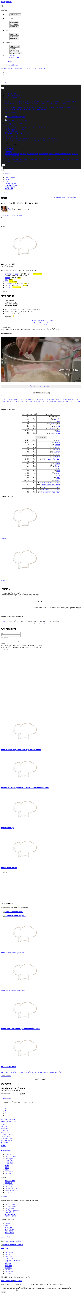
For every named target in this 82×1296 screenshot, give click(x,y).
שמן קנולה (8, 283)
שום (6, 280)
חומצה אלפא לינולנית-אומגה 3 (50, 485)
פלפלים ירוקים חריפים (12, 274)
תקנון (2, 1132)
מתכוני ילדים (53, 103)
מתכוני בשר (62, 103)
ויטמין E (57, 464)
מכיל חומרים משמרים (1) (42, 322)
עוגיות (19, 101)
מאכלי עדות (43, 109)
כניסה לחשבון (11, 93)
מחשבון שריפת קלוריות (38, 138)
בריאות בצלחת (74, 159)
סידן (58, 468)
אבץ (58, 478)
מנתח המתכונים (72, 107)
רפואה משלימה (43, 154)
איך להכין (75, 154)
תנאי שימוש (9, 1132)
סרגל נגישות (9, 189)
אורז (6, 181)
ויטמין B (57, 445)
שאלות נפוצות (5, 1130)
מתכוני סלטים (74, 101)
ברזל (58, 471)
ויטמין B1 (57, 447)
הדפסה (13, 215)
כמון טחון (8, 287)
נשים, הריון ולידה (20, 154)
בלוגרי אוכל (8, 1225)
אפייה (27, 101)
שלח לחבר (5, 215)
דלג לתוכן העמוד (6, 2)
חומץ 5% (8, 285)
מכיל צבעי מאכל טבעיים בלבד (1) (42, 320)
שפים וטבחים (9, 1229)
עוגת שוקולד (9, 1252)
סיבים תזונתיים (55, 433)
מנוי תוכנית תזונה (6, 1138)
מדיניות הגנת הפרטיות (8, 1290)
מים (59, 440)
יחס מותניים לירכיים (11, 138)
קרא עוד (5, 621)
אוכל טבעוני (9, 1164)
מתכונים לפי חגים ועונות (23, 109)
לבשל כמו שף (43, 159)
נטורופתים (8, 1227)
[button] (11, 97)
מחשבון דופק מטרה (24, 138)
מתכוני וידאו (50, 107)
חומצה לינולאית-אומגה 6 (52, 487)
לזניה (6, 1262)
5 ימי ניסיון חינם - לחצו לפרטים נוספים (17, 133)
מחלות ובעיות (53, 154)
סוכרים (53, 424)
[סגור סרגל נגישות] (2, 6)
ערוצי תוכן (8, 152)
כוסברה (7, 278)
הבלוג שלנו (4, 1142)
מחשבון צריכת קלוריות (49, 140)
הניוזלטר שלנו (6, 1084)
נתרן (58, 431)
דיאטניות (8, 1223)
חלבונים (57, 419)
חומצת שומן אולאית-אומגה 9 (50, 492)
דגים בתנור (8, 1273)
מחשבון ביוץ (9, 148)
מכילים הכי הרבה (10, 127)
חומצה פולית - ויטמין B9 (52, 459)
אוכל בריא (8, 107)
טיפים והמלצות (10, 154)
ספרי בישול (35, 109)
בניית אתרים (18, 1281)
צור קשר (12, 55)
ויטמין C (57, 461)
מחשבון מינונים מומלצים (33, 140)
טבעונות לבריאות (53, 159)
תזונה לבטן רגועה (32, 159)
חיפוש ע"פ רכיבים (23, 127)
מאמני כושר (9, 1231)
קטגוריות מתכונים (5, 1150)
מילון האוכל (9, 125)
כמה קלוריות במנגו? (11, 177)
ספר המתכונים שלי (60, 107)
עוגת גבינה (8, 1256)
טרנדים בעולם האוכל (12, 103)
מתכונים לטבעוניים (36, 101)
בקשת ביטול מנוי (6, 1140)
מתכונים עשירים (40, 107)
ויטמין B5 (57, 454)
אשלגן (58, 480)
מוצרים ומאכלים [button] (21, 123)
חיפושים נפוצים (5, 1248)
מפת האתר (4, 1128)
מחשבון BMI (9, 140)
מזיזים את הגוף (10, 159)
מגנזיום (58, 473)
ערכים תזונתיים (34, 127)
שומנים (58, 426)
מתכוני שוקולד (9, 1172)
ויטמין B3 (57, 452)
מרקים (47, 103)
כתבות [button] (11, 150)
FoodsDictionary (6, 1098)
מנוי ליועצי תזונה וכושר (8, 1121)
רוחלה (9, 209)
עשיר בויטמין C (42, 324)
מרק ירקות (8, 1254)
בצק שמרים (9, 1271)
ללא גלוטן (8, 1173)
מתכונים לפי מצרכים (27, 107)
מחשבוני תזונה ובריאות (12, 137)
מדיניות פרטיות (6, 1134)
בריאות (60, 154)
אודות (3, 1125)
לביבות (7, 1270)
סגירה (3, 1292)
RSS (2, 1144)
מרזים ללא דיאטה (21, 159)
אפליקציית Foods (11, 113)
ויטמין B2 (57, 449)
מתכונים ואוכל (71, 197)
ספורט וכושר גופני (32, 154)
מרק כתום (8, 1266)
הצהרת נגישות (14, 57)
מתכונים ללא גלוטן (38, 103)
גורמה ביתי (8, 161)
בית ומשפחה (67, 154)
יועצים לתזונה (9, 1233)
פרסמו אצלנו (5, 1126)
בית (79, 197)
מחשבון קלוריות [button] (20, 129)
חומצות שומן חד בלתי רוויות (51, 489)
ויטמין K (57, 466)
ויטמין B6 (57, 457)
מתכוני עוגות (55, 101)
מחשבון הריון (9, 146)
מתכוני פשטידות (64, 101)
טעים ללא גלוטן (64, 159)
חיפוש (7, 174)
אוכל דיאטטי (16, 107)
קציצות (7, 179)
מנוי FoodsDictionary (12, 65)
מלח (6, 282)
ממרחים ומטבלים (59, 197)
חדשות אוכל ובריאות (12, 156)
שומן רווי (52, 428)
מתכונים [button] (19, 97)
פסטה (14, 101)
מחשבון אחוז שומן (20, 140)
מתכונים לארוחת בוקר (12, 1260)
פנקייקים (8, 1264)
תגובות (19, 215)
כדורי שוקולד (9, 1258)
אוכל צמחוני (46, 101)
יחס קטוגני (45, 623)
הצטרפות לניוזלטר (11, 183)
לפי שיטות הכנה (10, 109)
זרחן (58, 475)
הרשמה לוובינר (10, 187)
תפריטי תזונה (43, 127)
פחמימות (57, 421)
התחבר (8, 61)
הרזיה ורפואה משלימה (19, 161)
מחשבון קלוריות (52, 138)
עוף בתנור (8, 1268)
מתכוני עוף (8, 101)
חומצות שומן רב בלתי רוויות (51, 482)
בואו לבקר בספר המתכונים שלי (40, 386)
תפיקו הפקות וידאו (7, 1281)
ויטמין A (57, 442)
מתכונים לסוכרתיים (25, 103)
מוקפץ (23, 101)
